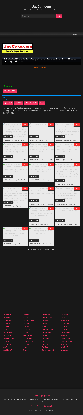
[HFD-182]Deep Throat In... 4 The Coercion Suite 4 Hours (67, 225)
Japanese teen (47, 329)
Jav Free (6, 323)
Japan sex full (28, 341)
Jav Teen (6, 347)
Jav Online (7, 320)
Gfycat (25, 350)
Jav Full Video (28, 338)
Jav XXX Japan (28, 323)
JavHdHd (64, 315)
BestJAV (6, 329)
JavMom (45, 320)
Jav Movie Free (8, 350)
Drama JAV (7, 344)
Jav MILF (64, 347)
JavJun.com (41, 6)
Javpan (25, 347)
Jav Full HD (7, 315)
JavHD (63, 318)
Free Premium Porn (30, 335)
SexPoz (45, 326)
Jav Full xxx (27, 332)
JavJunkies (46, 315)
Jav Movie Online (9, 338)
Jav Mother (7, 326)
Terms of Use (35, 406)
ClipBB (6, 341)
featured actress (31, 103)
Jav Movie (65, 323)
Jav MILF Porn (47, 318)
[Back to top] (76, 409)
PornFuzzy (65, 320)
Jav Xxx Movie (47, 332)
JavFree (26, 315)
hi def (42, 103)
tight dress (8, 103)
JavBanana (7, 332)
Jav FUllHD (46, 341)
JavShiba (64, 329)
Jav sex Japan (66, 341)
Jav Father (65, 326)
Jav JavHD (65, 344)
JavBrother (7, 335)
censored (18, 103)
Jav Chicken (65, 338)
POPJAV (26, 318)
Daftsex (44, 335)
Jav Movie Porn (66, 332)
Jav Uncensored (48, 350)
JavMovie (64, 350)
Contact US (48, 406)
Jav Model (26, 329)
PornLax (64, 335)
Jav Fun (45, 344)
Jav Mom (45, 323)
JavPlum (26, 326)
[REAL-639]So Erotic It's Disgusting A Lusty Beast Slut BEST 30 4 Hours (41, 245)
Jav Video (45, 338)
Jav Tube (45, 347)
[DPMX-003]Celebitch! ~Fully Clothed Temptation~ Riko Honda (40, 141)
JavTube (6, 318)
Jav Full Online (28, 320)
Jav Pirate (26, 344)
